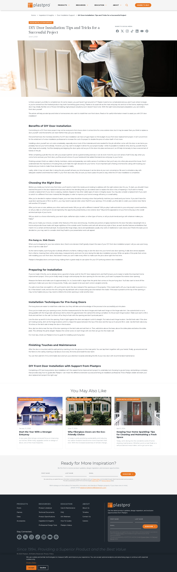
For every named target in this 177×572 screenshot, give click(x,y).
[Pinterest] (146, 31)
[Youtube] (142, 31)
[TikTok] (132, 31)
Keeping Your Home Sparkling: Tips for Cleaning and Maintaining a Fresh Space (137, 434)
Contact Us (87, 517)
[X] (122, 31)
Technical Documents (46, 512)
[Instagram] (127, 31)
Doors (19, 508)
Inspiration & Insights (46, 15)
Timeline (86, 512)
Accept (31, 568)
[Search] (127, 5)
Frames (19, 512)
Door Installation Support (66, 15)
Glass (18, 517)
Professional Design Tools (48, 525)
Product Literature (45, 508)
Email (91, 473)
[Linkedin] (137, 31)
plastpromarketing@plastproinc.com (93, 488)
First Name (45, 473)
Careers (85, 521)
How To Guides (66, 521)
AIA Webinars (65, 517)
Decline (43, 568)
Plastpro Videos (66, 525)
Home (33, 15)
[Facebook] (117, 31)
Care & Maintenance (68, 508)
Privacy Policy (96, 479)
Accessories (21, 521)
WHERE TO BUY (143, 5)
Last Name (69, 473)
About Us (86, 508)
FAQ (62, 512)
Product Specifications (47, 517)
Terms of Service (106, 480)
